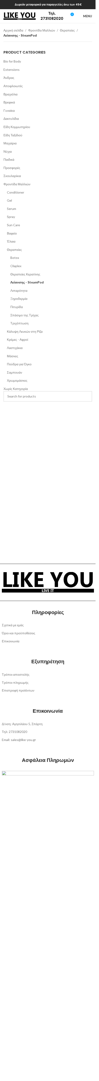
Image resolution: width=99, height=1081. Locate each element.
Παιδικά (8, 159)
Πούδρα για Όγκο (19, 364)
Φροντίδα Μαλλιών (41, 30)
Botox (14, 258)
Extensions (11, 69)
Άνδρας (8, 78)
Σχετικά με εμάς (13, 625)
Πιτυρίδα (16, 307)
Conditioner (15, 192)
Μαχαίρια (10, 143)
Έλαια (11, 241)
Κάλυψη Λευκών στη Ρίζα (25, 331)
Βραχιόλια (10, 94)
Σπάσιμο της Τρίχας (24, 315)
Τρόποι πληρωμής (15, 682)
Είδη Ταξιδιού (12, 135)
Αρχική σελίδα (13, 30)
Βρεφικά (9, 102)
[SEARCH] (87, 396)
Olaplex (15, 266)
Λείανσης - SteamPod (27, 282)
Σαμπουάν (14, 372)
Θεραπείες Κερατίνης (25, 274)
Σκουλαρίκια (12, 176)
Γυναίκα (9, 110)
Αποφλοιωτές (13, 86)
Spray (11, 217)
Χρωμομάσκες (17, 380)
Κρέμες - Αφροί (17, 339)
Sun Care (13, 225)
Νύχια (7, 151)
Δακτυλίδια (11, 118)
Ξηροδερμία (18, 298)
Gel (9, 200)
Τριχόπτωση (19, 323)
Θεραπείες (67, 30)
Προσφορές (11, 168)
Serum (11, 209)
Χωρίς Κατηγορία (15, 389)
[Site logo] (19, 16)
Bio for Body (12, 61)
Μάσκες (12, 356)
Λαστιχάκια (15, 348)
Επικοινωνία (10, 641)
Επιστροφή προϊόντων (18, 690)
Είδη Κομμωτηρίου (16, 127)
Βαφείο (12, 233)
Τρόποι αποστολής (15, 674)
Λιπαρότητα (18, 290)
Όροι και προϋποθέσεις (18, 633)
